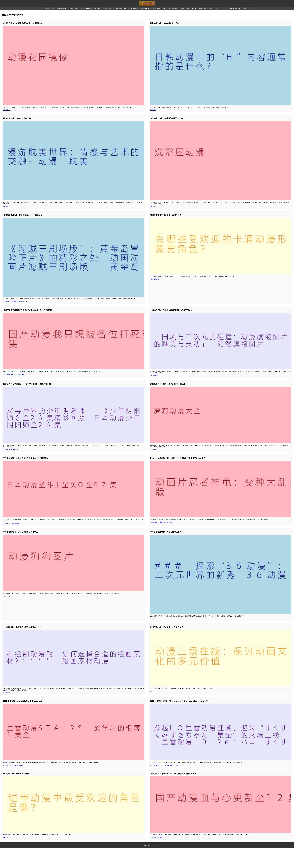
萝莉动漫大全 (153, 449)
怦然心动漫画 (156, 8)
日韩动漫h (153, 110)
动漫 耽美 (5, 206)
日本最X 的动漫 (106, 8)
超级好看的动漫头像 (234, 8)
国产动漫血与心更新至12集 (157, 837)
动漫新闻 (174, 8)
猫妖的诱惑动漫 (117, 8)
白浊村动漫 (97, 8)
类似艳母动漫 (202, 8)
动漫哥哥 (182, 8)
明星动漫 (126, 8)
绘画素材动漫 (6, 692)
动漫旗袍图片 (153, 375)
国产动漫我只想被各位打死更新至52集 (13, 374)
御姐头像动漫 (135, 8)
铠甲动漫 (5, 837)
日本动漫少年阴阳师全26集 (10, 449)
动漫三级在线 (153, 691)
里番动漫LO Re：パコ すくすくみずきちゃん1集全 (164, 765)
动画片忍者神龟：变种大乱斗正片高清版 (161, 522)
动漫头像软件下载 (192, 8)
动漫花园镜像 (6, 110)
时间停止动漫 (246, 8)
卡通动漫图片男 (154, 279)
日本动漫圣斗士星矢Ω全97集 (11, 523)
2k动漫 (225, 8)
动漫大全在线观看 (61, 8)
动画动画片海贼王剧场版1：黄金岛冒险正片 (15, 301)
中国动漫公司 (166, 8)
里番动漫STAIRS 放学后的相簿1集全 (13, 765)
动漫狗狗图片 (6, 596)
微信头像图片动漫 (146, 8)
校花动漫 (218, 8)
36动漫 (152, 618)
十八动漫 (210, 8)
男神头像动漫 (88, 8)
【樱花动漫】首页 (49, 8)
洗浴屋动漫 (153, 206)
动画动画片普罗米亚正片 (75, 8)
